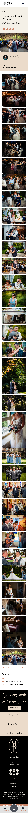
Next (23, 667)
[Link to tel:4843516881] (14, 808)
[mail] (14, 773)
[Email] (12, 28)
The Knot (14, 762)
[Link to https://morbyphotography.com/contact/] (5, 808)
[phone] (17, 773)
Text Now (23, 810)
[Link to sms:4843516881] (23, 808)
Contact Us (5, 810)
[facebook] (10, 770)
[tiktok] (17, 770)
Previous (6, 667)
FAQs (14, 786)
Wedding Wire (14, 765)
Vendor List (14, 784)
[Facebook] (3, 28)
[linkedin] (10, 773)
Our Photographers (14, 733)
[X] (6, 28)
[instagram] (14, 770)
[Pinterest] (9, 28)
